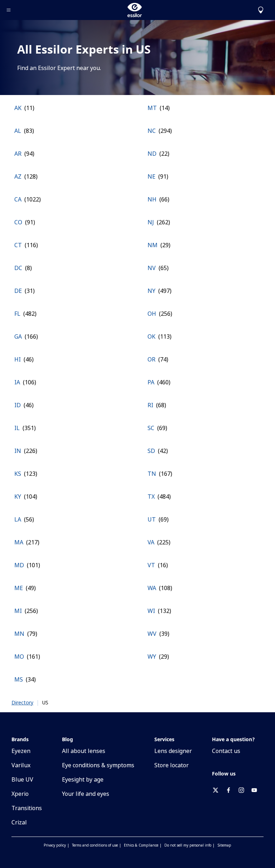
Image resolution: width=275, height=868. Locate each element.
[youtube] (257, 790)
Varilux (20, 765)
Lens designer (173, 751)
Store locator (171, 765)
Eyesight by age (82, 779)
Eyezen (20, 751)
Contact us (226, 751)
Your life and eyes (85, 794)
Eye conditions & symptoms (98, 765)
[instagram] (244, 790)
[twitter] (218, 790)
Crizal (19, 822)
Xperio (20, 794)
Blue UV (22, 779)
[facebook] (231, 790)
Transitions (26, 808)
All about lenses (83, 751)
